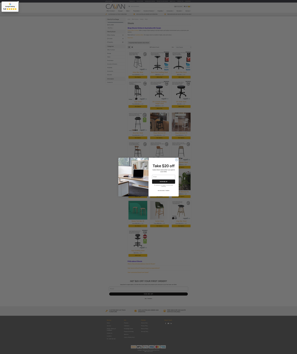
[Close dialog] (176, 159)
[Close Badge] (18, 2)
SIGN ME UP (163, 181)
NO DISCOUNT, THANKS (163, 190)
